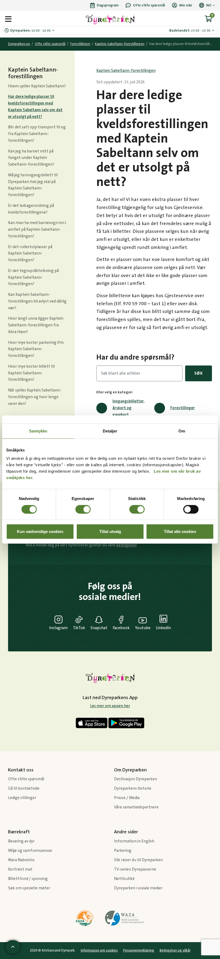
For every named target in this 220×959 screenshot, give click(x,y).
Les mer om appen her (110, 706)
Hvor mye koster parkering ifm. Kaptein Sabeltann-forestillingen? (36, 349)
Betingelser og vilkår (175, 950)
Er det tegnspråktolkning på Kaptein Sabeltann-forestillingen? (33, 277)
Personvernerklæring (138, 950)
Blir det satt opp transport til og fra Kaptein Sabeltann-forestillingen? (37, 134)
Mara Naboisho (21, 860)
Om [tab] (181, 430)
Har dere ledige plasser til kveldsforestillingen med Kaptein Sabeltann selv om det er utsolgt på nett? (35, 106)
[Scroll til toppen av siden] (12, 947)
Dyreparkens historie (132, 788)
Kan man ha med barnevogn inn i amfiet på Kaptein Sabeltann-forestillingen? (37, 229)
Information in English (134, 841)
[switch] (83, 509)
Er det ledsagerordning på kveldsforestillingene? (31, 209)
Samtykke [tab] (38, 430)
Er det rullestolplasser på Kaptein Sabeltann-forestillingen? (30, 254)
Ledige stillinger (22, 798)
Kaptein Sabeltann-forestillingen (119, 44)
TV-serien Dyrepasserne (135, 869)
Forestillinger (80, 44)
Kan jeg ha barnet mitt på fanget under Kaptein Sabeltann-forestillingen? (31, 158)
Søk (198, 373)
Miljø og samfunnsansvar (30, 850)
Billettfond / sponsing (28, 878)
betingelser (126, 545)
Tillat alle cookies (180, 531)
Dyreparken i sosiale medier (138, 888)
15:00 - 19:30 (190, 30)
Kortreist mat (20, 869)
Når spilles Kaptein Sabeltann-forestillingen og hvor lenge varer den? (34, 397)
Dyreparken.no (19, 44)
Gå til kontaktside (23, 788)
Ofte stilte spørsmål (50, 44)
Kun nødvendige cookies (40, 531)
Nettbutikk (124, 878)
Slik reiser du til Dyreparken (138, 860)
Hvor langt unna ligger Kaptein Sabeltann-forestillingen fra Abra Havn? (35, 325)
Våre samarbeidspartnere (136, 807)
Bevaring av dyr (21, 841)
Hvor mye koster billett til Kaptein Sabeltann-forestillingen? (31, 373)
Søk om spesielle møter (29, 888)
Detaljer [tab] (110, 430)
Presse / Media (127, 798)
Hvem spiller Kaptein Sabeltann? (37, 86)
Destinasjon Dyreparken (135, 779)
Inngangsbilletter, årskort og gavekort (128, 408)
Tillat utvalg (110, 531)
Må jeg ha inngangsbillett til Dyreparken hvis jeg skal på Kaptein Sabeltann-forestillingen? (33, 185)
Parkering (122, 850)
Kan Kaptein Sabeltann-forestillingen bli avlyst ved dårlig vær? (37, 301)
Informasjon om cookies (99, 950)
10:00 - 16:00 (31, 30)
